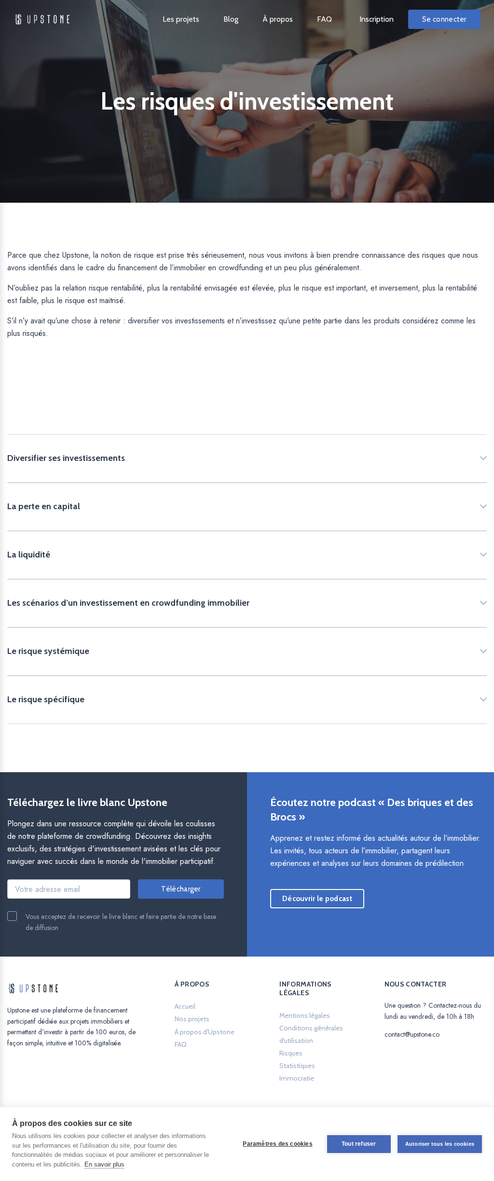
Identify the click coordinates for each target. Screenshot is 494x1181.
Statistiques (297, 1065)
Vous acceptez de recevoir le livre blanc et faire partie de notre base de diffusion (121, 922)
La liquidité (28, 554)
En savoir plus (104, 1164)
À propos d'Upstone (204, 1032)
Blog (230, 19)
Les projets (181, 19)
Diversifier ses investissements (66, 458)
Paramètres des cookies (277, 1143)
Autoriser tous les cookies (439, 1144)
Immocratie (296, 1078)
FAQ (324, 19)
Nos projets (192, 1018)
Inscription (376, 19)
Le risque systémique (48, 651)
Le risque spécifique (45, 699)
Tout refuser (359, 1143)
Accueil (185, 1006)
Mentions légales (304, 1015)
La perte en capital (43, 506)
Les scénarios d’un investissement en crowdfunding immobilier (128, 602)
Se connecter (444, 19)
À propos (277, 19)
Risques (290, 1053)
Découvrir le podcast (323, 901)
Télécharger (180, 889)
